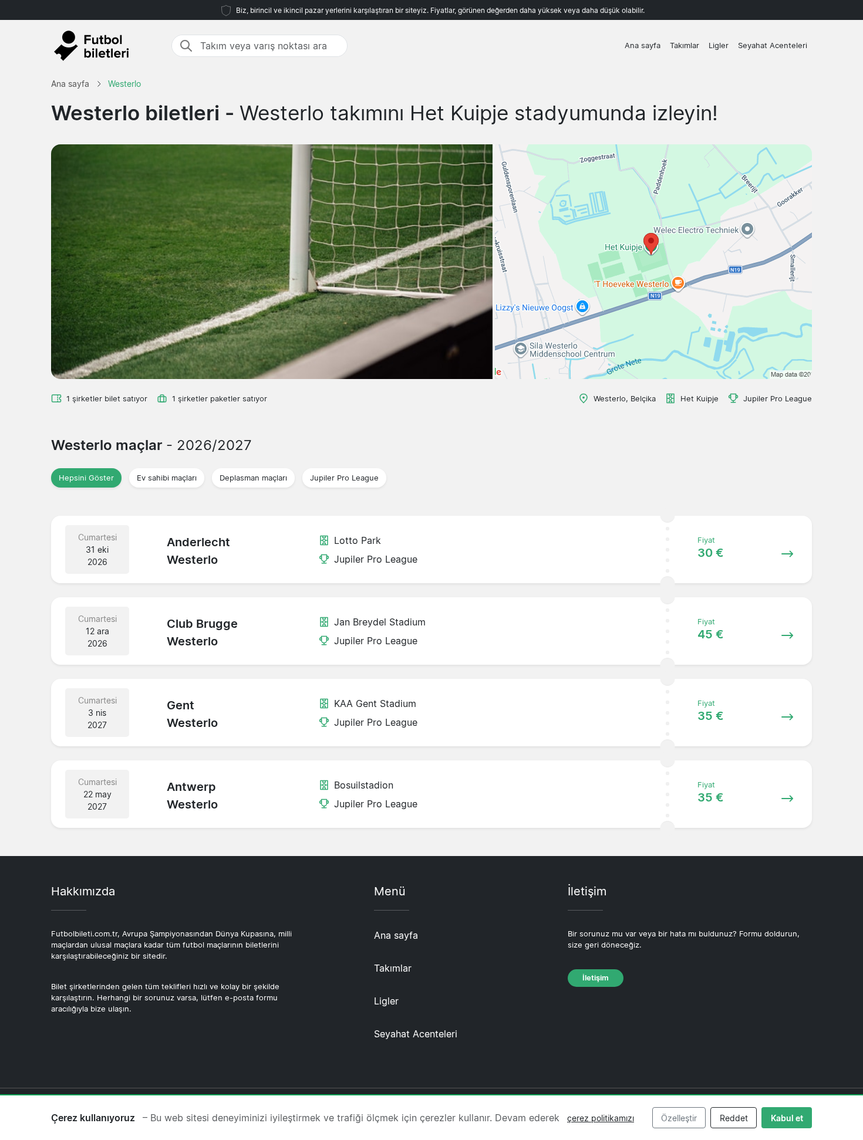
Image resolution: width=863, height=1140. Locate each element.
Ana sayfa (642, 45)
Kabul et (787, 1118)
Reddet (734, 1118)
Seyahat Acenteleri (772, 45)
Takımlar (684, 45)
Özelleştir (679, 1118)
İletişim (595, 977)
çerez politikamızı (600, 1118)
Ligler (719, 45)
